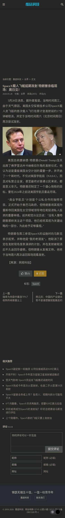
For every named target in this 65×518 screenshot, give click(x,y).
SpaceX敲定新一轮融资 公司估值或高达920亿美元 (32, 369)
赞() (27, 273)
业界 (26, 79)
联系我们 (40, 498)
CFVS (36, 509)
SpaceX (36, 284)
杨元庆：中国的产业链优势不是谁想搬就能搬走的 (49, 299)
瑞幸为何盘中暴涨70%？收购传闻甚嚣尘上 (16, 299)
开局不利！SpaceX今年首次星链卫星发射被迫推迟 (32, 374)
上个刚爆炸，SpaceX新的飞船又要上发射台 (29, 418)
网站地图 (29, 509)
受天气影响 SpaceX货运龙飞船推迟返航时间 (29, 380)
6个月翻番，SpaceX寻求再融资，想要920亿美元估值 (34, 403)
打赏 (41, 273)
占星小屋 (44, 509)
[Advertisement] (32, 44)
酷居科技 (32, 4)
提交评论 (53, 449)
